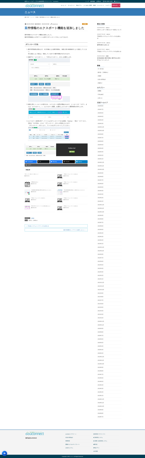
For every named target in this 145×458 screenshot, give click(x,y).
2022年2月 (100, 275)
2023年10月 (101, 212)
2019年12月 (101, 356)
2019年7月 (100, 374)
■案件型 (95, 444)
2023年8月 (100, 219)
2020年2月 (100, 353)
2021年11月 (101, 286)
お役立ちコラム (69, 447)
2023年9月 (100, 215)
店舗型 (99, 76)
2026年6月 (100, 113)
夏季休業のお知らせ (103, 45)
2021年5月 (100, 307)
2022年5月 (100, 265)
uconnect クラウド (70, 434)
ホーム (62, 5)
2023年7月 (100, 222)
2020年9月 (100, 328)
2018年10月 (101, 406)
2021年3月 (100, 314)
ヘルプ (107, 5)
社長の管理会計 (102, 79)
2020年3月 (100, 349)
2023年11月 (101, 208)
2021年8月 (100, 296)
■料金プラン (96, 447)
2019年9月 (100, 367)
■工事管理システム (98, 437)
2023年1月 (100, 243)
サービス (70, 5)
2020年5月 (100, 342)
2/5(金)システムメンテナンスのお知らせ (38, 226)
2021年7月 (100, 300)
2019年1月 (100, 395)
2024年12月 (101, 162)
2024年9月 (100, 173)
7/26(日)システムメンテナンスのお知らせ (71, 174)
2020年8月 (100, 332)
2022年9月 (100, 254)
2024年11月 (101, 166)
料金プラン (79, 5)
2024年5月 (100, 187)
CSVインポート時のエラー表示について (31, 174)
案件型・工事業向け (33, 220)
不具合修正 (101, 94)
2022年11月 (101, 250)
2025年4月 (100, 148)
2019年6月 (100, 378)
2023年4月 (100, 233)
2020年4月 (100, 346)
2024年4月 (100, 190)
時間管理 (67, 441)
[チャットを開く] (4, 453)
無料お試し (115, 5)
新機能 (84, 24)
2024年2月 (100, 197)
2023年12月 (101, 204)
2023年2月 (100, 240)
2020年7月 (100, 335)
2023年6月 (100, 226)
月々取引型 (101, 69)
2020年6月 (100, 339)
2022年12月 (101, 247)
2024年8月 (100, 176)
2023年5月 (100, 229)
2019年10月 (101, 363)
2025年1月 (100, 158)
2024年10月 (101, 169)
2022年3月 (100, 272)
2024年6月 (100, 183)
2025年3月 (100, 151)
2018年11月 (101, 402)
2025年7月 (100, 137)
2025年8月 (100, 134)
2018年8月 (100, 413)
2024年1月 (100, 201)
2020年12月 (101, 321)
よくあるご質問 (88, 5)
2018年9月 (100, 409)
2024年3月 (100, 194)
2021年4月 (100, 310)
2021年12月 (101, 282)
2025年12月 (101, 127)
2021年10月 (101, 289)
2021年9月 (100, 293)
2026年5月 (100, 116)
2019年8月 (100, 371)
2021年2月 (100, 317)
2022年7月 (100, 257)
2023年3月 (100, 236)
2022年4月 (100, 268)
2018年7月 (100, 416)
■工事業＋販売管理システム (100, 441)
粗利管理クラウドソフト (99, 434)
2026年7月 (100, 109)
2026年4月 (100, 120)
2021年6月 (100, 303)
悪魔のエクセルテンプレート (72, 444)
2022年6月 (100, 261)
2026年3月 (100, 123)
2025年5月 (100, 144)
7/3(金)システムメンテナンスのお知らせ (109, 51)
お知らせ (107, 27)
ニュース (99, 5)
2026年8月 (100, 106)
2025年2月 (100, 155)
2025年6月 (100, 141)
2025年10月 (101, 130)
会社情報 (95, 451)
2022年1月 (100, 279)
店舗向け (100, 83)
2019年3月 (100, 388)
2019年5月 (100, 381)
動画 (94, 5)
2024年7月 (100, 180)
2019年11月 (101, 360)
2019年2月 (100, 392)
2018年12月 (101, 399)
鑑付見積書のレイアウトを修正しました (74, 230)
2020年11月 (101, 325)
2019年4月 (100, 385)
